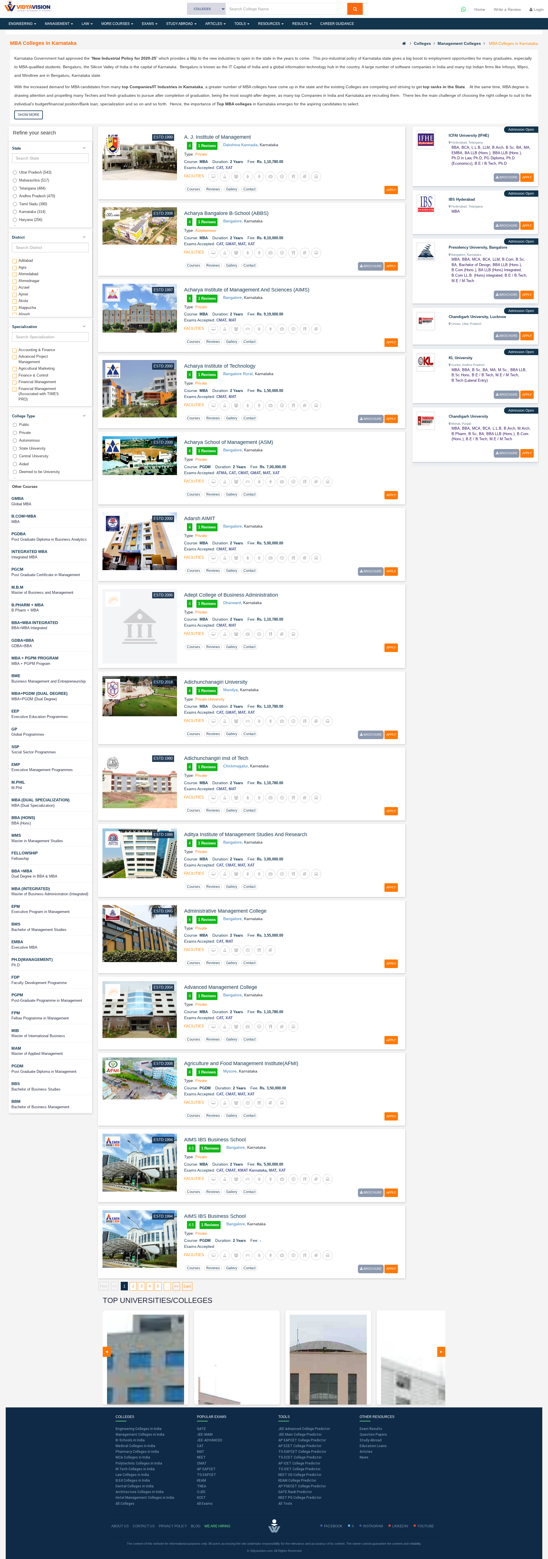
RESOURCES (269, 24)
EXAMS (148, 24)
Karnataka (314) (32, 212)
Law (86, 24)
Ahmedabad (28, 274)
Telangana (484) (32, 188)
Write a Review (507, 9)
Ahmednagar (29, 281)
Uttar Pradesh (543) (35, 172)
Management (57, 24)
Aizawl (24, 287)
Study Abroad (180, 24)
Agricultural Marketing (37, 368)
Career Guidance (337, 24)
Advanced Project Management (33, 359)
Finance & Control (33, 375)
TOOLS (240, 24)
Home (479, 9)
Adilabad (26, 260)
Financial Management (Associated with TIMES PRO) (39, 394)
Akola (23, 301)
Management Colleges (459, 43)
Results (300, 24)
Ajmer (23, 294)
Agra (22, 267)
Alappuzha (27, 307)
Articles (214, 24)
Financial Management (37, 382)
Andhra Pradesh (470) (37, 196)
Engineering (21, 24)
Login (538, 9)
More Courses (115, 24)
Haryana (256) (30, 220)
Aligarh (24, 314)
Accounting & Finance (37, 350)
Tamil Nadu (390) (33, 204)
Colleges (422, 43)
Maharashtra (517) (34, 180)
